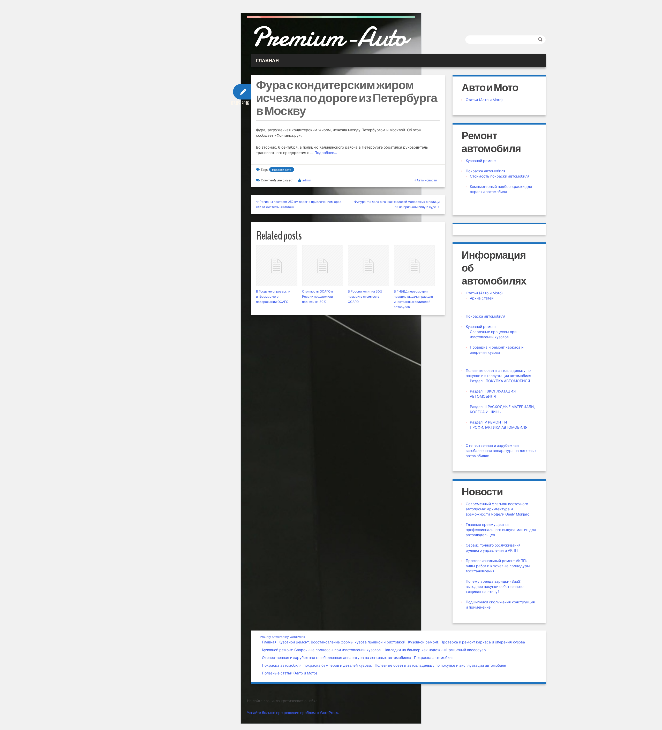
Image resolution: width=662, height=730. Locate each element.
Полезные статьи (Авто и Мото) (289, 673)
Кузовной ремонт (481, 160)
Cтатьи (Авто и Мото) (484, 99)
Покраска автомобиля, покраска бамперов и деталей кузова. (317, 665)
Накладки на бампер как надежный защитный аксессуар (434, 650)
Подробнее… (325, 152)
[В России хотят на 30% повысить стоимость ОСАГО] (368, 265)
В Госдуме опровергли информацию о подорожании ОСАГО (273, 296)
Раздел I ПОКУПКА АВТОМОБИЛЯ (500, 381)
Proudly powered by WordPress (282, 637)
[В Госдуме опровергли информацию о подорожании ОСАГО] (276, 265)
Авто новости (427, 180)
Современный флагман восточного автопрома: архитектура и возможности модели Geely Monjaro (497, 509)
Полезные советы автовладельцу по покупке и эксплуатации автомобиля (440, 665)
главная (267, 60)
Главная (269, 642)
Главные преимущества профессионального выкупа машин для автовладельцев (501, 529)
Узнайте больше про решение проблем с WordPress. (293, 712)
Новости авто (281, 170)
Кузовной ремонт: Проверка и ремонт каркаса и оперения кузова (466, 642)
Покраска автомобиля (485, 171)
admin (306, 180)
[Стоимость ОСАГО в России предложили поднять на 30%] (322, 265)
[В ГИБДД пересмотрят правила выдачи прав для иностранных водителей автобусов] (414, 265)
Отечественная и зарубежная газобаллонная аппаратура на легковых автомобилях (501, 450)
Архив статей (481, 298)
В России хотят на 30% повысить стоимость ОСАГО (365, 296)
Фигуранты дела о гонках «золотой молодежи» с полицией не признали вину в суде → (397, 204)
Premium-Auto (329, 37)
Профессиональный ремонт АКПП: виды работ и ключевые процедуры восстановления (498, 565)
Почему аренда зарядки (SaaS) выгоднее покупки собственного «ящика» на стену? (494, 586)
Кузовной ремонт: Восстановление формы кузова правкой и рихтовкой (342, 642)
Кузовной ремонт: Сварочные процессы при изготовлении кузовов (321, 650)
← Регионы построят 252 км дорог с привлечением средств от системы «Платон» (298, 204)
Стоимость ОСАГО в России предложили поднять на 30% (317, 296)
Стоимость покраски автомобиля (499, 176)
